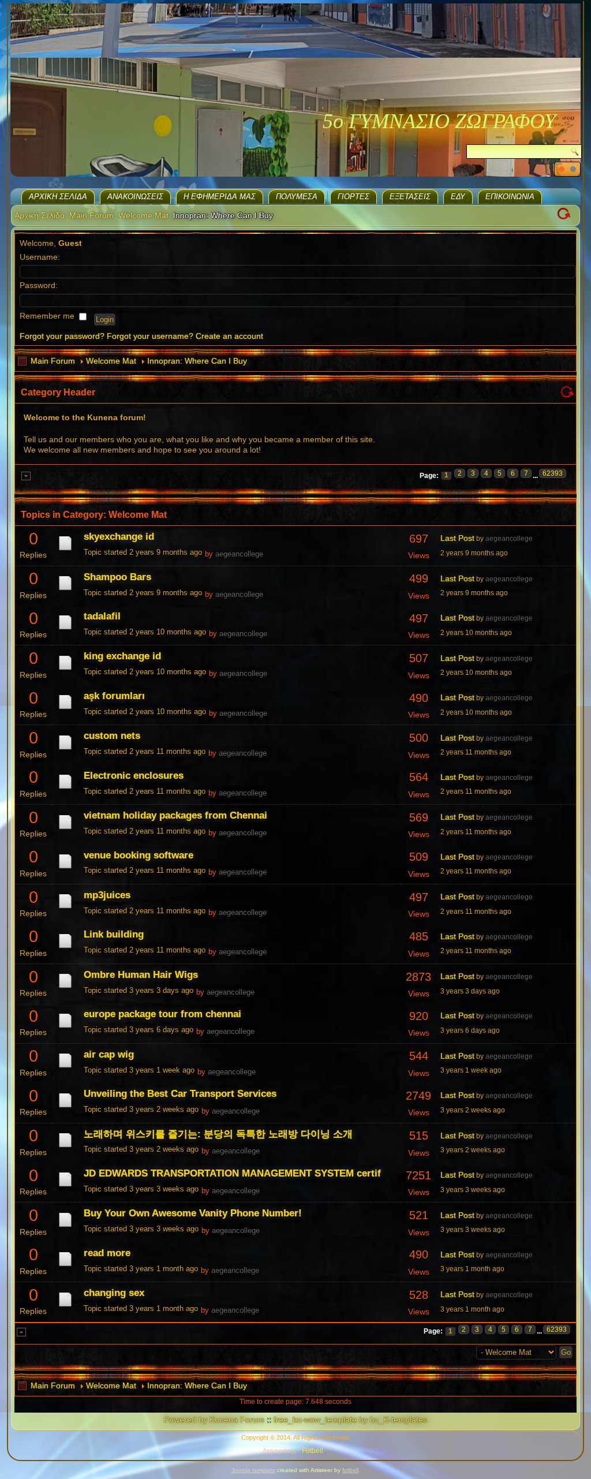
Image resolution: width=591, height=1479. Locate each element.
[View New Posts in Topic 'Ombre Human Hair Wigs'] (65, 987)
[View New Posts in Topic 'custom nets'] (65, 749)
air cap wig (109, 1054)
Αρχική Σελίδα (58, 196)
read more (107, 1253)
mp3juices (107, 895)
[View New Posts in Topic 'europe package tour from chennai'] (65, 1027)
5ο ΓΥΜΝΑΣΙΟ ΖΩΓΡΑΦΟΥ (439, 121)
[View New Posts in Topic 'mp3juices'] (65, 908)
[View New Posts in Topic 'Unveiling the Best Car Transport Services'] (65, 1107)
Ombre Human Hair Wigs (141, 974)
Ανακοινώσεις (135, 196)
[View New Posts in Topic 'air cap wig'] (65, 1067)
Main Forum (91, 215)
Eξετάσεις (410, 196)
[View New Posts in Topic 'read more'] (65, 1266)
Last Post (457, 538)
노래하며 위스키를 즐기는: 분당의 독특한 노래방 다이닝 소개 (218, 1134)
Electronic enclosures (134, 775)
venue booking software (138, 855)
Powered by (185, 1419)
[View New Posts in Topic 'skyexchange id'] (65, 550)
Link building (114, 934)
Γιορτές (353, 196)
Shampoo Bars (117, 577)
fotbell (350, 1470)
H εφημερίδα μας (220, 196)
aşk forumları (114, 695)
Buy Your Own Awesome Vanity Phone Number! (193, 1213)
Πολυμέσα (296, 196)
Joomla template (253, 1470)
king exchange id (122, 656)
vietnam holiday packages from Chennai (175, 815)
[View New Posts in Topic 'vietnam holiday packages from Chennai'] (65, 829)
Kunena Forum (237, 1419)
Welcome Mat (143, 215)
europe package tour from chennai (162, 1014)
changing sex (114, 1292)
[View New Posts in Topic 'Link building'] (65, 948)
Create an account (229, 336)
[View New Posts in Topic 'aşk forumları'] (65, 709)
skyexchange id (119, 536)
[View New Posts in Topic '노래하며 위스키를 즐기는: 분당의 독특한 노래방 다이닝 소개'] (65, 1147)
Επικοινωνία (509, 196)
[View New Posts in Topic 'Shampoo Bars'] (65, 590)
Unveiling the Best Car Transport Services (180, 1093)
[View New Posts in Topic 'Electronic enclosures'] (65, 788)
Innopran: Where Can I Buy (197, 360)
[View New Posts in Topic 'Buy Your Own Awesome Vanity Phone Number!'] (65, 1226)
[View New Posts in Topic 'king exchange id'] (65, 669)
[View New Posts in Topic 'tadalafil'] (65, 629)
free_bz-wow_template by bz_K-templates (350, 1419)
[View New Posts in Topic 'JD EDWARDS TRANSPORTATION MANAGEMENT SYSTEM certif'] (65, 1186)
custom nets (112, 735)
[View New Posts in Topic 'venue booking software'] (65, 868)
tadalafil (102, 616)
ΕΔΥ (458, 196)
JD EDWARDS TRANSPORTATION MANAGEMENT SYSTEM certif (232, 1173)
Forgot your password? (62, 336)
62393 (553, 473)
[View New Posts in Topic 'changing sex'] (65, 1306)
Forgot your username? (150, 336)
